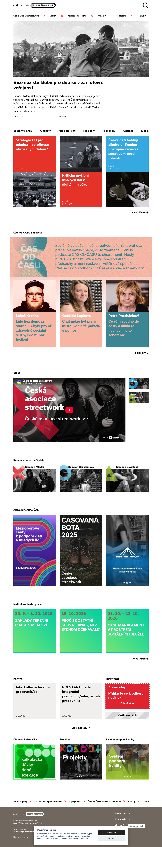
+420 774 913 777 (20, 829)
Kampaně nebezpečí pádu (28, 460)
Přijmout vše (111, 832)
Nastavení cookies (20, 837)
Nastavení (111, 838)
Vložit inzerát (127, 715)
